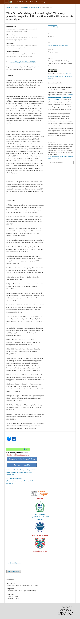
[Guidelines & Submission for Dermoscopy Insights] (21, 467)
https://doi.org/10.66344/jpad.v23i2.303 (23, 62)
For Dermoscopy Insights (14, 478)
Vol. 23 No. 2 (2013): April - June (30, 7)
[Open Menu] (6, 2)
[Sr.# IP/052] (40, 531)
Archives (15, 7)
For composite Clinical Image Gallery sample (20, 470)
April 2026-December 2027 (40, 517)
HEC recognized (40, 514)
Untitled (53, 27)
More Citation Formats (56, 162)
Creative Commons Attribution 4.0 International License (60, 76)
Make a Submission (13, 571)
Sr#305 (40, 519)
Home (8, 7)
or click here (10, 475)
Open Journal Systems (13, 563)
